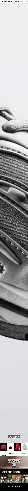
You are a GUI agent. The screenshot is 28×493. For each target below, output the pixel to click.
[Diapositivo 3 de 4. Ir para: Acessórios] (14, 223)
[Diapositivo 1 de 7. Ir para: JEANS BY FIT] (14, 462)
